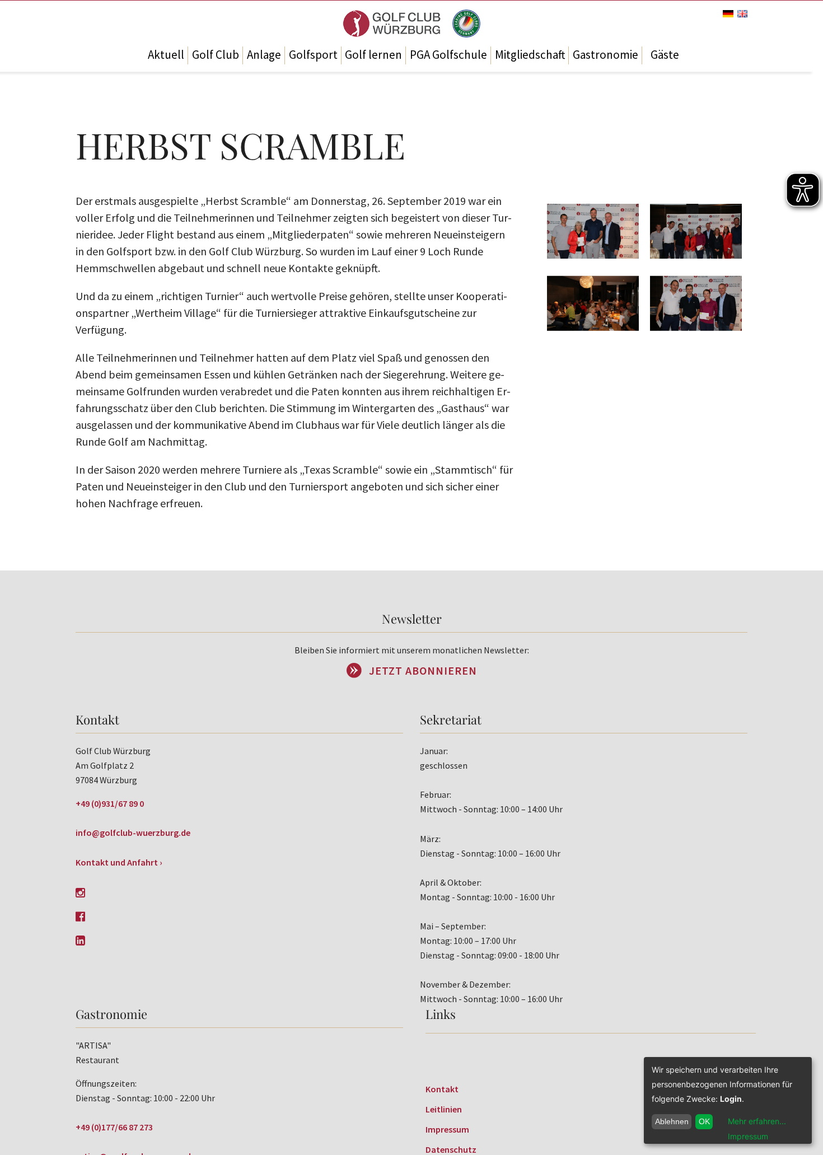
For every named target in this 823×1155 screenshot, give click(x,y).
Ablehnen (672, 1121)
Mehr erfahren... (757, 1121)
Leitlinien (443, 1109)
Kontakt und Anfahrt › (119, 862)
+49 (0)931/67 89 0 (110, 803)
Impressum (447, 1129)
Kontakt (442, 1089)
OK (704, 1121)
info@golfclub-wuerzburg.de (133, 832)
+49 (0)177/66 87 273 (114, 1127)
